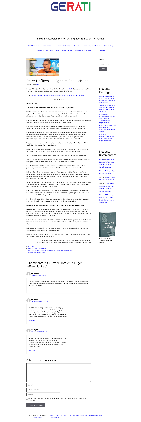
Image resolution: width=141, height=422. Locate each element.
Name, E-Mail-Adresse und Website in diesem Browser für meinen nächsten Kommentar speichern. (57, 399)
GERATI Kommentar (99, 50)
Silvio (101, 159)
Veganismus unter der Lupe (64, 50)
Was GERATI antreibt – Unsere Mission (91, 415)
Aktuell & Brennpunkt (34, 46)
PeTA (71, 89)
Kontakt (66, 415)
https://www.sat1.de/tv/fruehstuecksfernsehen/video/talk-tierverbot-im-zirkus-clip (57, 95)
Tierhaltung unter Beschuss (92, 46)
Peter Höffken (42, 248)
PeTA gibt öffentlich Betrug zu (36, 252)
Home (52, 415)
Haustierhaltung (108, 46)
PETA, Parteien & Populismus (44, 50)
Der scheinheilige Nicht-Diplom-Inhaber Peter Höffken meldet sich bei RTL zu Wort (51, 250)
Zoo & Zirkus (77, 46)
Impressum (58, 415)
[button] (0, 421)
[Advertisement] (70, 25)
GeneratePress (37, 417)
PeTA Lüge (34, 248)
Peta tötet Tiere (74, 415)
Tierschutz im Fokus (49, 46)
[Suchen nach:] (107, 65)
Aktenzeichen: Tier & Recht (83, 50)
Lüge (29, 248)
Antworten (32, 290)
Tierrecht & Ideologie (64, 46)
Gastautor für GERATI (57, 417)
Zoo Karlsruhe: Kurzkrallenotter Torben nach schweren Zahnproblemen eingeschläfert (107, 118)
